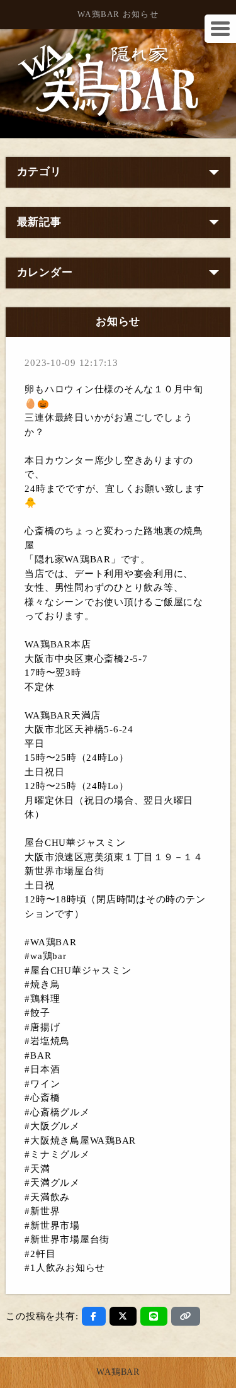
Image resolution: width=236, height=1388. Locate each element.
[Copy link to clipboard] (185, 1316)
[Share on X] (123, 1316)
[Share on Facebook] (94, 1316)
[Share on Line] (153, 1316)
